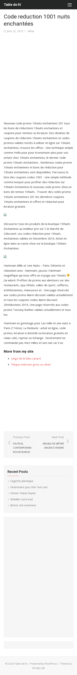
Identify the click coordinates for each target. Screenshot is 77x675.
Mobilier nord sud (21, 499)
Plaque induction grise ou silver (31, 364)
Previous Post (22, 444)
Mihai (30, 31)
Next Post (53, 442)
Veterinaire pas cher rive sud (28, 487)
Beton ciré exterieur (23, 505)
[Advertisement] (38, 77)
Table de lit (12, 5)
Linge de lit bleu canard (26, 358)
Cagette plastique (21, 481)
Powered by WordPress (43, 663)
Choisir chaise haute (23, 493)
